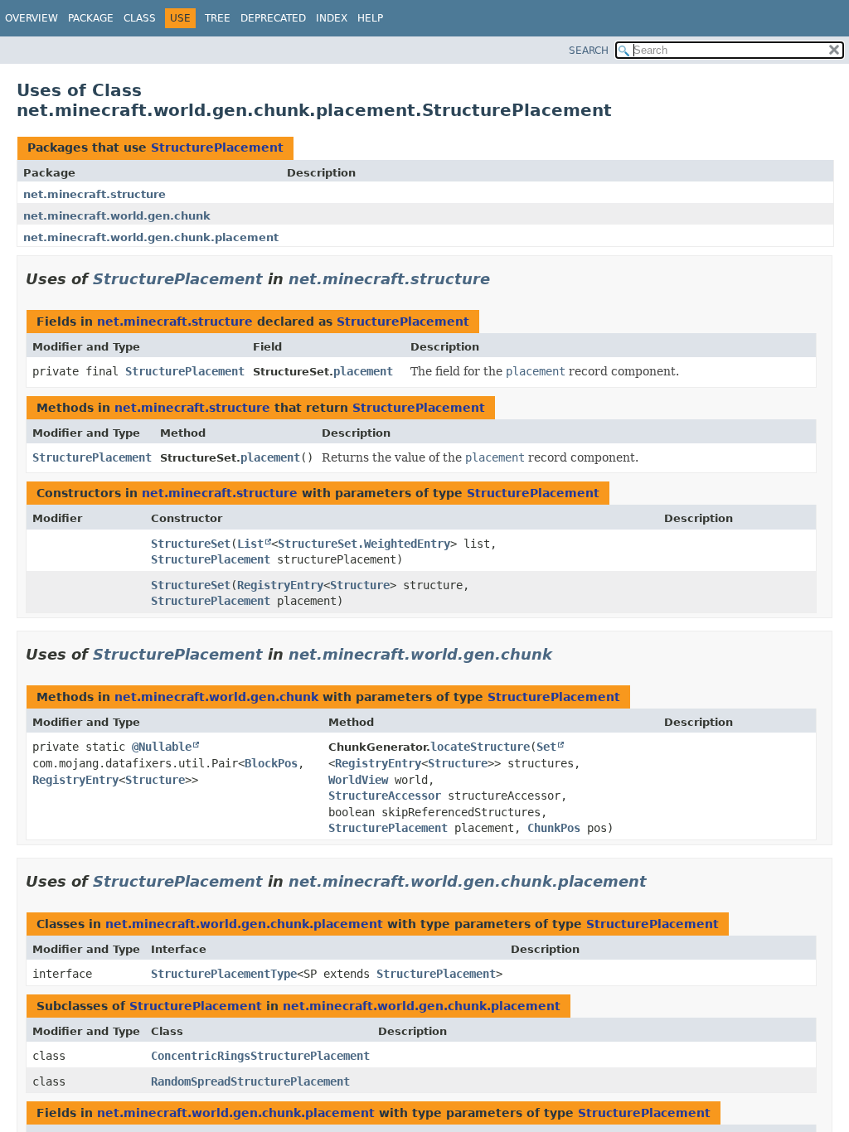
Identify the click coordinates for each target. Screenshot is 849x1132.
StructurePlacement (217, 147)
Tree (217, 18)
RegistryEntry (280, 585)
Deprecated (273, 18)
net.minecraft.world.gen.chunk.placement (151, 237)
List (250, 543)
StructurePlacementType (224, 973)
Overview (31, 18)
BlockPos (271, 763)
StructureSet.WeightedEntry (364, 543)
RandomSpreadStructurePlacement (250, 1081)
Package (91, 18)
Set (546, 746)
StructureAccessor (384, 795)
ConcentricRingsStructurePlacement (260, 1055)
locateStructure (480, 746)
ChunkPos (553, 827)
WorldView (358, 779)
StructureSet (190, 543)
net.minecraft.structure (94, 194)
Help (370, 18)
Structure (360, 585)
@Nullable (162, 746)
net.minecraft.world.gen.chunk (117, 216)
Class (140, 18)
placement (363, 371)
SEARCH (589, 50)
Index (331, 18)
